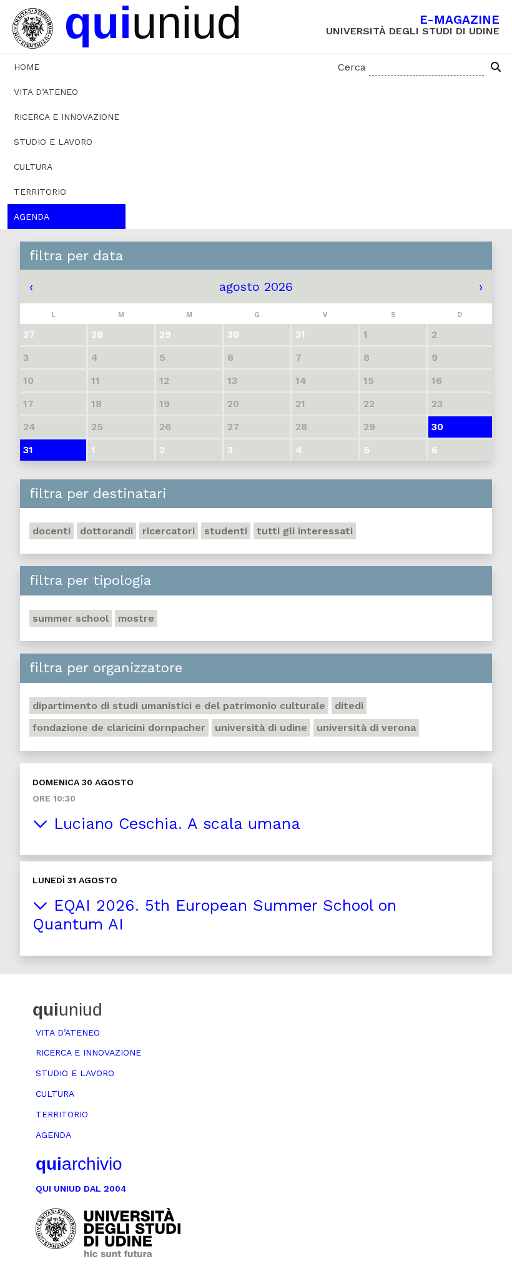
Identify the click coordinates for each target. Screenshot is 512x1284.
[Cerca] (496, 67)
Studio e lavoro (53, 142)
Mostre (136, 618)
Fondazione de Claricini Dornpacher (118, 727)
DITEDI (349, 706)
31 (28, 450)
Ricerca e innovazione (66, 117)
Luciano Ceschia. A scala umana (174, 824)
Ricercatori (168, 531)
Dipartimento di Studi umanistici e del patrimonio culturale (178, 706)
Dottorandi (106, 531)
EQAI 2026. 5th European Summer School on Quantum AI (214, 914)
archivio (79, 1164)
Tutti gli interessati (305, 531)
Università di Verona (366, 727)
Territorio (40, 192)
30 (437, 427)
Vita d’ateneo (46, 92)
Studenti (225, 531)
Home (26, 67)
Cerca (352, 67)
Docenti (51, 531)
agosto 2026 (256, 286)
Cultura (33, 167)
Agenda (31, 217)
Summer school (70, 618)
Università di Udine (261, 727)
